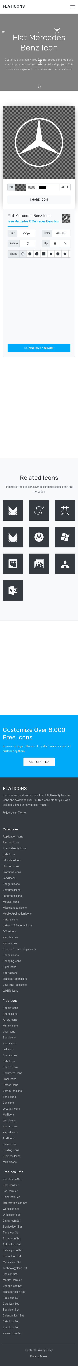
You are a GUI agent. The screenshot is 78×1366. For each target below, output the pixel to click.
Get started (39, 761)
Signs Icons (9, 966)
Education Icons (12, 860)
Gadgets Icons (11, 883)
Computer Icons (12, 1090)
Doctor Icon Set (12, 1256)
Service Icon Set (12, 1226)
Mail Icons (9, 1114)
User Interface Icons (15, 984)
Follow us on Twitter (15, 812)
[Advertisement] (39, 300)
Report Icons (10, 1132)
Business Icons (11, 1156)
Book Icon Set (11, 1309)
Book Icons (9, 1037)
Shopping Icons (12, 961)
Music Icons (10, 1162)
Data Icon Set (11, 1321)
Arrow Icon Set (11, 1238)
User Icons (9, 1031)
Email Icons (9, 1079)
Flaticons (14, 6)
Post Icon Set (11, 1185)
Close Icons (9, 1144)
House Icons (10, 1126)
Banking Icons (11, 842)
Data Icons (9, 854)
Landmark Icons (12, 895)
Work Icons (9, 1120)
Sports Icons (10, 972)
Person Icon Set (12, 1333)
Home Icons (10, 1043)
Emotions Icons (12, 872)
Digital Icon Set (11, 1220)
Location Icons (11, 1108)
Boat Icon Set (11, 1327)
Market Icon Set (12, 1279)
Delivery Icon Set (13, 1250)
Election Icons (11, 866)
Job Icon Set (10, 1191)
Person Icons (10, 1084)
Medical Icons (11, 901)
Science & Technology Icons (19, 949)
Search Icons (10, 1067)
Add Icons (9, 1138)
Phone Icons (10, 1013)
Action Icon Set (12, 1244)
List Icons (8, 1049)
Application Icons (13, 836)
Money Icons (10, 1025)
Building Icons (11, 1150)
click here (57, 175)
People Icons (10, 937)
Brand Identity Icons (14, 848)
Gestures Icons (11, 889)
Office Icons (10, 931)
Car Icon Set (10, 1274)
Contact (30, 1350)
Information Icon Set (15, 1202)
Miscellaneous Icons (15, 907)
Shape (13, 253)
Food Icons (9, 878)
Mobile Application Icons (17, 913)
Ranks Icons (10, 943)
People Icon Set (12, 1179)
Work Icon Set (11, 1208)
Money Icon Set (12, 1262)
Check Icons (10, 1055)
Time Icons (9, 1096)
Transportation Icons (15, 978)
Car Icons (8, 1102)
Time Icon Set (11, 1232)
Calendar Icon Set (13, 1315)
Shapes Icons (11, 955)
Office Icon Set (11, 1214)
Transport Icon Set (14, 1291)
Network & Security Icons (17, 925)
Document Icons (12, 1073)
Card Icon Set (11, 1303)
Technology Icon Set (15, 1268)
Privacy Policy (45, 1350)
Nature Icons (10, 919)
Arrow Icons (10, 1019)
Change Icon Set (12, 1285)
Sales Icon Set (11, 1197)
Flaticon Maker (39, 1356)
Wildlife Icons (10, 990)
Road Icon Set (11, 1297)
